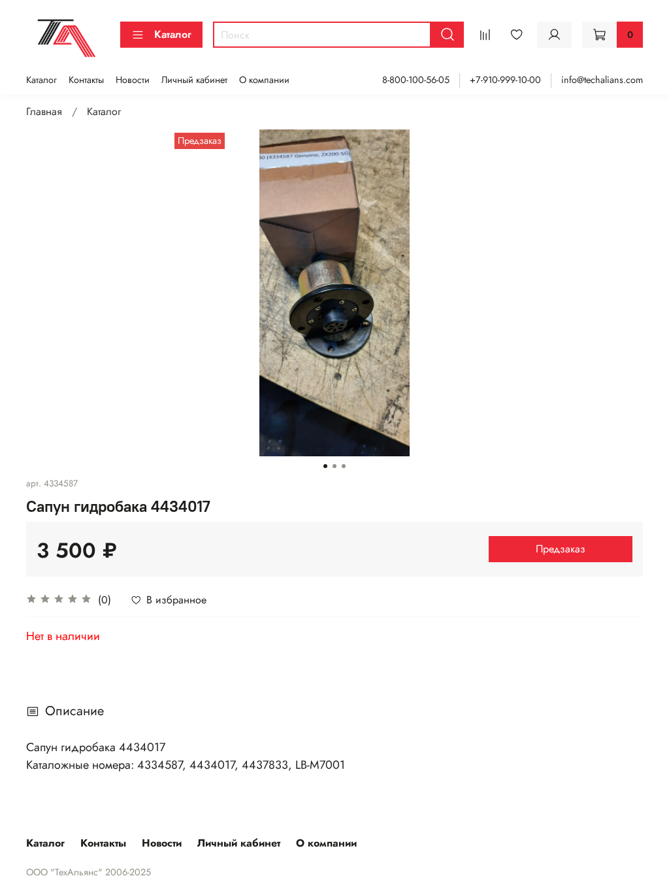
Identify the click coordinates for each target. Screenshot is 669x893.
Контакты (86, 79)
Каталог (172, 34)
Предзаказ (560, 548)
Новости (133, 79)
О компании (264, 79)
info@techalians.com (602, 79)
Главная (44, 111)
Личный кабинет (194, 79)
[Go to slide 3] (344, 466)
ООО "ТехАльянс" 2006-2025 (88, 872)
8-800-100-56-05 (415, 79)
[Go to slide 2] (334, 466)
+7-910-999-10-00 (505, 79)
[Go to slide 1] (325, 466)
